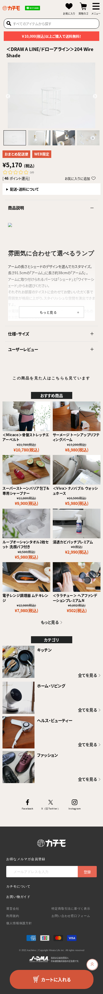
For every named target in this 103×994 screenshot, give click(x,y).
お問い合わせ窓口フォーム (71, 916)
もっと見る (49, 312)
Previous (8, 96)
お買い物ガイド (18, 897)
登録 (87, 871)
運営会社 (12, 908)
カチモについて (18, 886)
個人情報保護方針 (19, 923)
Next (95, 96)
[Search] (8, 23)
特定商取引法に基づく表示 (71, 908)
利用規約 (12, 916)
